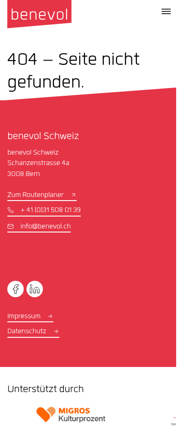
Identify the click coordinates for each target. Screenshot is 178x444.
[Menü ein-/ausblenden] (166, 11)
